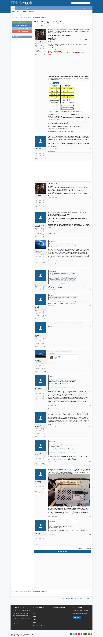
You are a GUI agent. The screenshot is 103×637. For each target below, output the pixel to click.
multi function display (44, 25)
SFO (49, 265)
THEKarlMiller (60, 131)
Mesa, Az (44, 259)
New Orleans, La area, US (41, 51)
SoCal (45, 157)
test (50, 25)
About (34, 613)
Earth (45, 433)
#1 (90, 128)
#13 (90, 516)
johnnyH (50, 131)
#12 (90, 461)
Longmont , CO (43, 233)
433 (37, 48)
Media (17, 8)
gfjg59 (37, 360)
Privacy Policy (86, 598)
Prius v (30, 8)
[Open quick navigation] (90, 17)
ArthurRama (39, 225)
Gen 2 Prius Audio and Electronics (46, 23)
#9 (90, 362)
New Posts (55, 8)
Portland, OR (43, 490)
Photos (34, 619)
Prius (49, 8)
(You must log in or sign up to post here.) (83, 548)
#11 (90, 426)
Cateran (38, 148)
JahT (36, 283)
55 (36, 367)
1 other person (67, 131)
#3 (90, 197)
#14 (90, 534)
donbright (54, 131)
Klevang (38, 482)
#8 (90, 326)
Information (56, 83)
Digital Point (23, 633)
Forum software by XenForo (22, 634)
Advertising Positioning (15, 633)
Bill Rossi (38, 388)
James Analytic (51, 408)
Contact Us (68, 598)
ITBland (58, 23)
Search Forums (15, 11)
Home (63, 598)
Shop (27, 8)
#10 (90, 405)
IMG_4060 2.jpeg (57, 356)
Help (72, 598)
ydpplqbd (50, 233)
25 (36, 155)
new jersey (44, 368)
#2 (90, 148)
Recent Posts (32, 11)
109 (37, 313)
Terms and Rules (78, 598)
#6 (90, 289)
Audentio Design (22, 635)
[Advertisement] (69, 65)
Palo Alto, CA (43, 396)
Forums (13, 8)
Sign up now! (22, 22)
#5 (90, 263)
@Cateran (54, 183)
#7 (90, 305)
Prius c (36, 8)
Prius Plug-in (43, 8)
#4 (90, 230)
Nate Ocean (39, 251)
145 (37, 289)
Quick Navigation (40, 625)
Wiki (22, 8)
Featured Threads (23, 11)
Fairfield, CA (43, 315)
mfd (38, 25)
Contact (34, 622)
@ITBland (60, 413)
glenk (37, 307)
